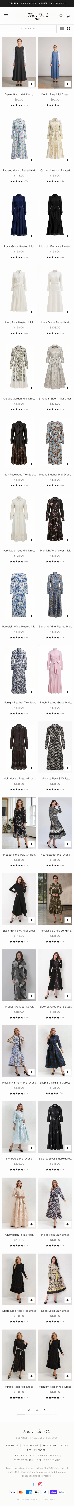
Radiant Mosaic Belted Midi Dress (19, 171)
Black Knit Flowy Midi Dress (18, 930)
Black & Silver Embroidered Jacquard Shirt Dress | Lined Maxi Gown (55, 1159)
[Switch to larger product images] (62, 29)
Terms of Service (48, 1460)
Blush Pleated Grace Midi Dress (55, 703)
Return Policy (24, 1455)
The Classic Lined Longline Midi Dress (55, 931)
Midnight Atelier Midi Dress (55, 1386)
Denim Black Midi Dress (19, 94)
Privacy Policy (23, 1460)
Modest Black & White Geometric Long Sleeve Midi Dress (55, 779)
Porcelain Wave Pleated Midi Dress (19, 627)
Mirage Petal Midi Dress (19, 1386)
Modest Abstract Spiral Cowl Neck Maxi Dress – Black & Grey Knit (19, 1007)
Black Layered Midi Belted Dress (55, 1007)
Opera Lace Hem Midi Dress (19, 1310)
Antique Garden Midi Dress (19, 398)
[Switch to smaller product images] (68, 29)
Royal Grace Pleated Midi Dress (19, 247)
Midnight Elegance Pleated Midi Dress (55, 247)
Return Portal (37, 1450)
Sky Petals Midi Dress (19, 1158)
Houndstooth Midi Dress (55, 854)
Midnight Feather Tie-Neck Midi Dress (19, 703)
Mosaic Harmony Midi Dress (19, 1082)
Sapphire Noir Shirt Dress (55, 1082)
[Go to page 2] (53, 1410)
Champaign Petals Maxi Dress (19, 1235)
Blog (64, 1445)
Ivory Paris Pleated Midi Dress (19, 323)
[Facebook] (34, 1484)
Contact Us (31, 1445)
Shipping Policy (48, 1455)
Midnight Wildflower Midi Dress (55, 551)
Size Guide (50, 1445)
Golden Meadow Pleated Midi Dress (55, 171)
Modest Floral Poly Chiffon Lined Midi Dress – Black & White (19, 855)
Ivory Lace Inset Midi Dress (19, 550)
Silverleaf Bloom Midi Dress (55, 398)
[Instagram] (40, 1484)
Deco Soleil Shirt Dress (55, 1310)
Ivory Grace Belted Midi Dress (55, 323)
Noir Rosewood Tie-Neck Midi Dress (19, 475)
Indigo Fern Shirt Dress (55, 1234)
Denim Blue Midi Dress (55, 94)
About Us (12, 1445)
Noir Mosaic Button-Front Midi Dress (19, 779)
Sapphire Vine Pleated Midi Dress (55, 627)
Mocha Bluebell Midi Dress (55, 474)
